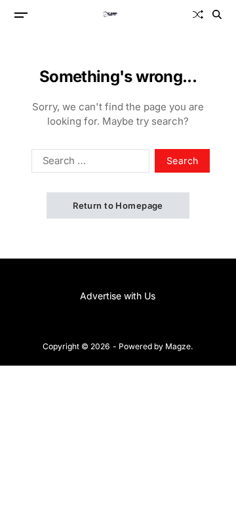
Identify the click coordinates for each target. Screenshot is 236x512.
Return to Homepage (118, 205)
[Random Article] (198, 14)
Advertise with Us (117, 295)
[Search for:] (87, 163)
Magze (178, 346)
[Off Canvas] (21, 15)
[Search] (217, 14)
